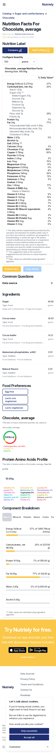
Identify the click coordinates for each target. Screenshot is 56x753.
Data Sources (27, 673)
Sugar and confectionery (30, 13)
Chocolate (8, 17)
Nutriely (8, 687)
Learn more (28, 657)
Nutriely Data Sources (24, 34)
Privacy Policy (27, 679)
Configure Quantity (12, 57)
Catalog (7, 13)
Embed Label (12, 269)
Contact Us (26, 690)
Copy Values (32, 269)
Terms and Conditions (31, 684)
